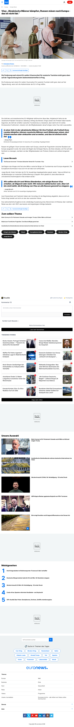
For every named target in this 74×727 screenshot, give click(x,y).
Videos (3, 693)
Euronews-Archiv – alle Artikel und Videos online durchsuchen (52, 697)
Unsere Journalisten (7, 697)
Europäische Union (36, 232)
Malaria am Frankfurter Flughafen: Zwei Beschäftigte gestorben (20, 221)
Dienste (3, 704)
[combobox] (37, 639)
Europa (6, 7)
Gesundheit (41, 686)
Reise (3, 689)
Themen (3, 674)
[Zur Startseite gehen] (6, 2)
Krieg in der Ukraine (10, 232)
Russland (50, 232)
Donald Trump (35, 655)
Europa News (13, 7)
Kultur (20, 659)
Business (4, 682)
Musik (54, 659)
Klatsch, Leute (21, 655)
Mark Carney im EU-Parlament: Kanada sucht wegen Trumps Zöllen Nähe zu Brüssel (26, 217)
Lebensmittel (43, 659)
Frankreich (30, 659)
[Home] (2, 7)
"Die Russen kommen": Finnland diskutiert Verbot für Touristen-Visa (24, 161)
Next (2, 686)
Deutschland (45, 651)
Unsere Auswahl (10, 435)
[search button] (51, 639)
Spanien (54, 655)
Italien (56, 651)
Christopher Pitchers (9, 63)
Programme (41, 693)
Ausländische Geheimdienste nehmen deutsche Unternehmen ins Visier (22, 226)
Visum (23, 232)
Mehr (3, 709)
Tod (46, 655)
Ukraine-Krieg (62, 232)
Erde (39, 682)
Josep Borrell (8, 236)
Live (70, 2)
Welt (39, 678)
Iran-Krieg (19, 651)
